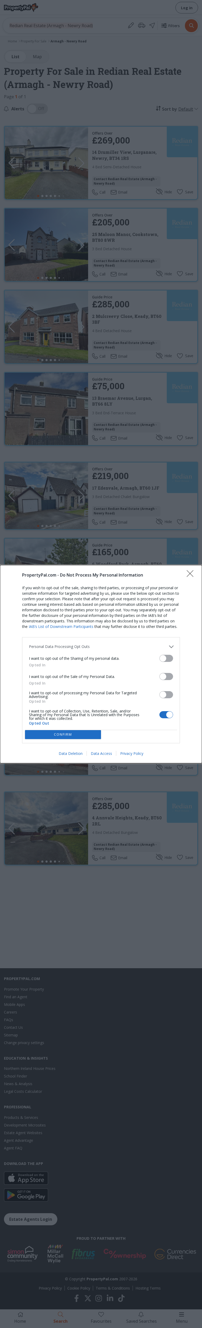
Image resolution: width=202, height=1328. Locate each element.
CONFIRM (63, 734)
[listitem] (101, 647)
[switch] (166, 658)
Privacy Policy (131, 753)
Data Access (101, 753)
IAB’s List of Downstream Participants (61, 626)
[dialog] (101, 664)
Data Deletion (71, 753)
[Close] (192, 575)
